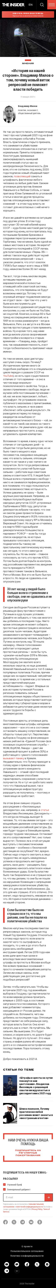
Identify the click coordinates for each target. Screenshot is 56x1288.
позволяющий (22, 176)
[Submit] (48, 1197)
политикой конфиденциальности (29, 1207)
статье (45, 809)
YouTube (8, 375)
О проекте (27, 1246)
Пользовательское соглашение (27, 1251)
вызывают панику (13, 758)
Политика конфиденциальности (27, 1255)
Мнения (28, 63)
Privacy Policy (37, 1209)
